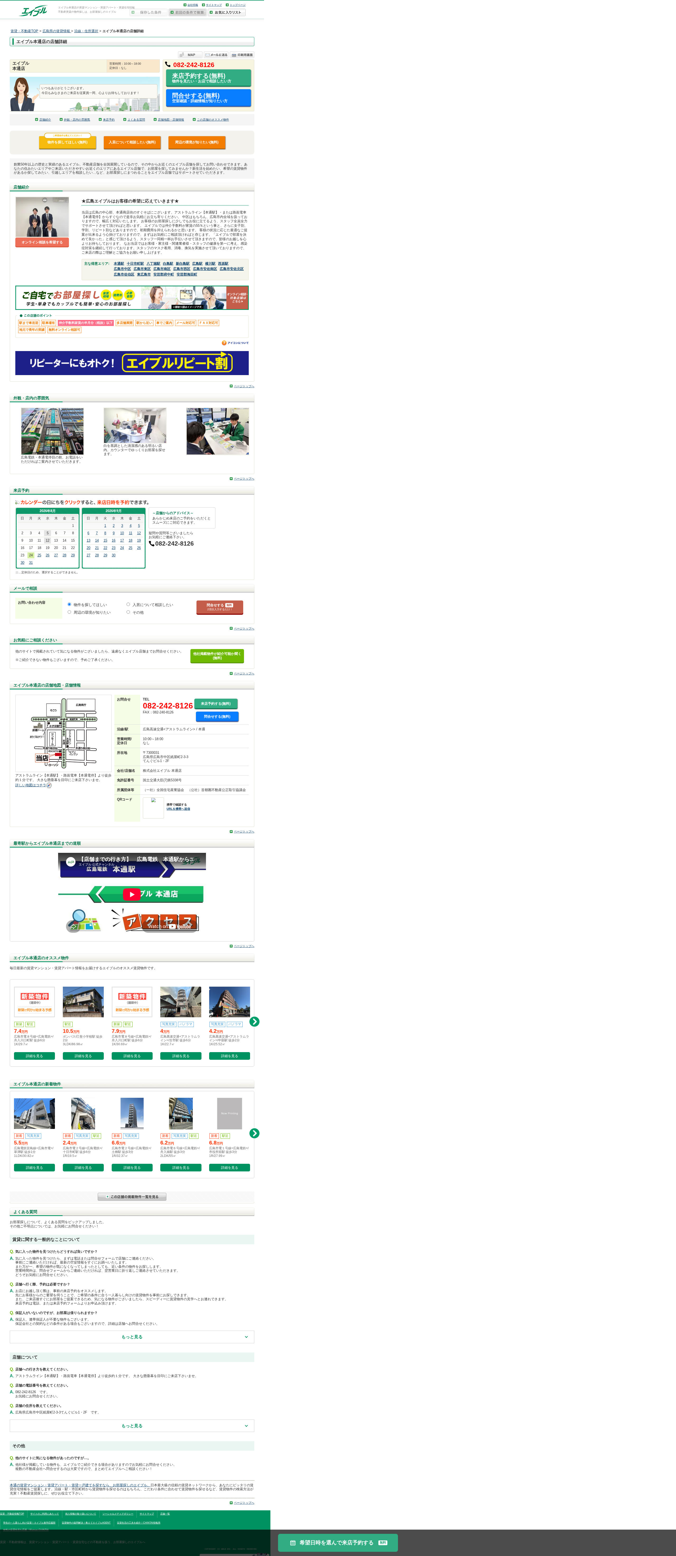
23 (113, 548)
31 (31, 563)
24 (122, 548)
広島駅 (197, 264)
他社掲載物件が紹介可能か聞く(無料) (217, 656)
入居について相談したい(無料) (132, 142)
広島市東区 (142, 269)
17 (122, 540)
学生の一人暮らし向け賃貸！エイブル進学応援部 (29, 1522)
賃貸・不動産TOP (24, 31)
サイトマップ (214, 4)
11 (130, 533)
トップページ (238, 4)
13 (88, 540)
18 (130, 540)
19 (139, 540)
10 (122, 533)
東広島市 (144, 274)
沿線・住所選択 (86, 31)
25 (39, 555)
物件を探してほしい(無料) (67, 140)
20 (88, 548)
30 (22, 563)
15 (105, 540)
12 (139, 533)
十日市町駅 (135, 264)
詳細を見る (34, 1056)
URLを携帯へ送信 (178, 808)
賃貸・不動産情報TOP (12, 1513)
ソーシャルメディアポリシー (117, 1513)
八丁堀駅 (153, 264)
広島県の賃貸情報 (57, 31)
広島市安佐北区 (232, 269)
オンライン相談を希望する (42, 242)
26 (47, 555)
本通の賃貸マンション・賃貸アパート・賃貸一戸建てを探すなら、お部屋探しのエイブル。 (80, 1485)
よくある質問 (136, 119)
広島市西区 (181, 269)
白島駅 (168, 264)
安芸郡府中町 (163, 274)
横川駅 (210, 264)
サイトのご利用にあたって (44, 1513)
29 (73, 555)
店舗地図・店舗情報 (171, 119)
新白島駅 (183, 264)
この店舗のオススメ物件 (213, 119)
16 (113, 540)
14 (97, 540)
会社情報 (192, 4)
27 (56, 555)
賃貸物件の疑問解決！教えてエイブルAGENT (86, 1522)
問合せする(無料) (200, 97)
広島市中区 (122, 269)
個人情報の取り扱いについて (80, 1513)
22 (105, 548)
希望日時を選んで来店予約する (343, 1542)
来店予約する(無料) (201, 77)
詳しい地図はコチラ (30, 785)
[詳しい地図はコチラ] (49, 785)
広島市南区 (162, 269)
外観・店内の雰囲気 (77, 119)
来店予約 (109, 119)
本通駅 (119, 264)
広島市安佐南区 (205, 269)
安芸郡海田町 (187, 274)
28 (64, 555)
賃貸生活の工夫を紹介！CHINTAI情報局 (138, 1522)
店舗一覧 (165, 1513)
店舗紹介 (45, 119)
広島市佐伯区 (124, 274)
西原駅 (223, 264)
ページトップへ (244, 386)
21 (97, 548)
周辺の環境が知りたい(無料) (196, 142)
